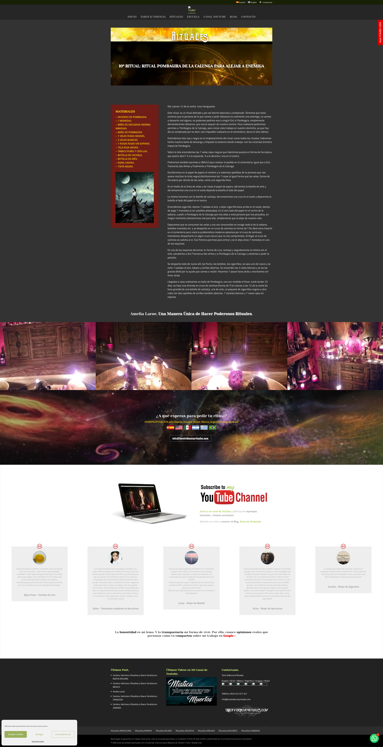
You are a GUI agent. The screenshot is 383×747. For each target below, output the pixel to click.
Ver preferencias (63, 734)
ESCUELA (193, 17)
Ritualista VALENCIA (185, 730)
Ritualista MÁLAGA (206, 730)
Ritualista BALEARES (228, 730)
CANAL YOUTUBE (214, 17)
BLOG (233, 17)
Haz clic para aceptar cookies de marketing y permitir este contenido (191, 691)
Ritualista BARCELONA (121, 730)
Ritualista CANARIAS (250, 730)
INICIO (132, 17)
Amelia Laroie (119, 691)
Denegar (39, 734)
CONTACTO (248, 17)
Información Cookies (38, 741)
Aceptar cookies (15, 734)
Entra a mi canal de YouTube (215, 511)
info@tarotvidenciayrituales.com (190, 438)
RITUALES (176, 17)
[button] (374, 738)
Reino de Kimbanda (250, 521)
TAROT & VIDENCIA (153, 17)
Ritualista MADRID (143, 730)
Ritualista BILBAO (164, 730)
